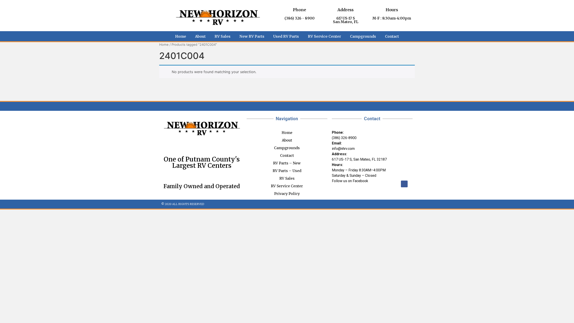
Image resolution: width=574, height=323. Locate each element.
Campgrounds (363, 36)
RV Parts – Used (287, 170)
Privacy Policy (287, 193)
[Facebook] (404, 184)
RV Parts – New (287, 163)
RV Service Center (324, 36)
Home (180, 36)
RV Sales (222, 36)
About (200, 36)
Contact (392, 36)
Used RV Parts (286, 36)
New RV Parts (251, 36)
